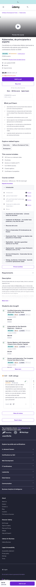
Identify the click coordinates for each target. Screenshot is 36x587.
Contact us (5, 506)
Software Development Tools (9, 12)
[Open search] (27, 7)
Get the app (5, 523)
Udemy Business (22, 428)
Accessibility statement (8, 551)
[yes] (10, 404)
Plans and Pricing (6, 528)
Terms (3, 558)
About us (4, 501)
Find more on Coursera (8, 514)
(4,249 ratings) (21, 53)
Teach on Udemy (6, 525)
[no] (13, 404)
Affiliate (4, 530)
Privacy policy (5, 553)
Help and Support (6, 533)
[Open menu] (3, 7)
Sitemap (4, 556)
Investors (4, 511)
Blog (3, 509)
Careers (4, 504)
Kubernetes (23, 12)
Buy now (18, 84)
